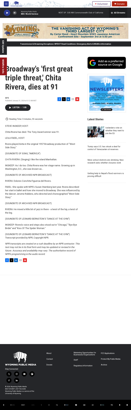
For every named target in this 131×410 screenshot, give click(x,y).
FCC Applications (107, 353)
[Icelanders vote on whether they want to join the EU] (96, 131)
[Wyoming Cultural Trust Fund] (102, 405)
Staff (76, 360)
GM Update (3, 46)
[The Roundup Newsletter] (107, 93)
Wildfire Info (3, 66)
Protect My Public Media (110, 359)
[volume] (15, 13)
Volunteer (102, 3)
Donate (121, 4)
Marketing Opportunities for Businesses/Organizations (85, 354)
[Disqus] (65, 309)
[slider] (18, 12)
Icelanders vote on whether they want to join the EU (114, 131)
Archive (104, 365)
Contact (49, 359)
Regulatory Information (83, 366)
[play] (7, 12)
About (48, 353)
